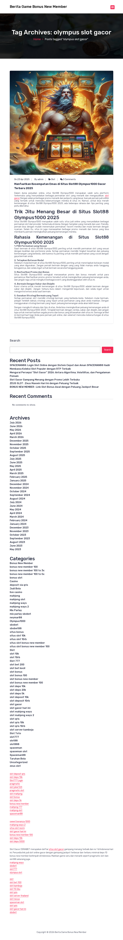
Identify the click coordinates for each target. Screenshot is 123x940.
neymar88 (16, 617)
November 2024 (19, 487)
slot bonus (16, 671)
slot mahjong (16, 794)
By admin (39, 179)
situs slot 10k (18, 635)
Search (15, 340)
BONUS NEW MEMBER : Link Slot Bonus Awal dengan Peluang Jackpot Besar (54, 386)
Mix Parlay (16, 610)
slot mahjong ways (21, 711)
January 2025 (18, 480)
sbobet (14, 624)
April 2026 (16, 433)
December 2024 (19, 484)
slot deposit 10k (19, 697)
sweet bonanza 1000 (20, 821)
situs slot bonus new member (27, 642)
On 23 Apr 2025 (22, 179)
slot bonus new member (24, 679)
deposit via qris (19, 584)
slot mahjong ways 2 (22, 715)
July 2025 (15, 458)
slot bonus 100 (18, 675)
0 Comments (69, 179)
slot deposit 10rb (20, 700)
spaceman (16, 747)
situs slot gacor (56, 849)
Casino (14, 581)
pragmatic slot (17, 790)
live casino (16, 592)
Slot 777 (15, 660)
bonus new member (19, 803)
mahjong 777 (16, 807)
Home (37, 39)
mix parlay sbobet (20, 613)
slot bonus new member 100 (26, 682)
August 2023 (17, 542)
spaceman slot (18, 751)
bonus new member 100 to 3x (27, 570)
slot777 (14, 737)
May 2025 (15, 466)
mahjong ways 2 (19, 606)
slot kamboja (16, 886)
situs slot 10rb (18, 639)
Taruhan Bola (18, 758)
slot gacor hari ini (20, 708)
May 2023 (15, 549)
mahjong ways (18, 603)
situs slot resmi (17, 828)
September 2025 (20, 451)
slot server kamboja (21, 729)
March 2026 (17, 437)
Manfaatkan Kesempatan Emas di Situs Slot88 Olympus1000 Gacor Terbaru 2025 (60, 186)
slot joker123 (16, 787)
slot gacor (16, 704)
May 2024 (15, 509)
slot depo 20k (18, 689)
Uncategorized (18, 762)
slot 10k (14, 653)
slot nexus (15, 899)
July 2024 (15, 502)
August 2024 (17, 498)
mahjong (15, 595)
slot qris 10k (17, 722)
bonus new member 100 (24, 566)
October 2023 (18, 534)
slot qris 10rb (17, 726)
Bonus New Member (21, 563)
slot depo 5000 (17, 841)
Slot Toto (15, 733)
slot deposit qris (17, 774)
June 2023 (16, 545)
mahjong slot (17, 599)
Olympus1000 (17, 621)
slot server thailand (19, 895)
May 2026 (15, 429)
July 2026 (15, 422)
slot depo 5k (17, 693)
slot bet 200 (17, 664)
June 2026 (16, 426)
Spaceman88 (18, 755)
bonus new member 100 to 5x (27, 574)
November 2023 (19, 531)
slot (12, 879)
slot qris (15, 718)
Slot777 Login (16, 780)
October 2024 (18, 491)
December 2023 (19, 527)
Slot (53, 179)
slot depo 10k (18, 686)
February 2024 (18, 520)
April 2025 (16, 469)
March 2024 (17, 516)
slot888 (14, 744)
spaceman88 (16, 813)
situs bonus (17, 632)
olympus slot (16, 872)
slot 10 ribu (15, 889)
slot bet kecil (17, 668)
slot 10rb (15, 657)
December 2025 (19, 440)
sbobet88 (16, 628)
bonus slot (16, 577)
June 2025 (16, 462)
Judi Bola (15, 588)
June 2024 (16, 505)
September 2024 (20, 495)
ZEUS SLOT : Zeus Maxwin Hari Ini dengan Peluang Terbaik (44, 383)
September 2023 (20, 538)
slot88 (14, 740)
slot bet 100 (15, 882)
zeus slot (15, 765)
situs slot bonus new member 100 (30, 646)
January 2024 (18, 524)
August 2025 (17, 455)
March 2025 (17, 473)
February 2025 (18, 477)
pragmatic (15, 784)
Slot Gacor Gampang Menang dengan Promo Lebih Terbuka (45, 379)
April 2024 (16, 513)
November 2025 (19, 444)
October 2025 (18, 448)
